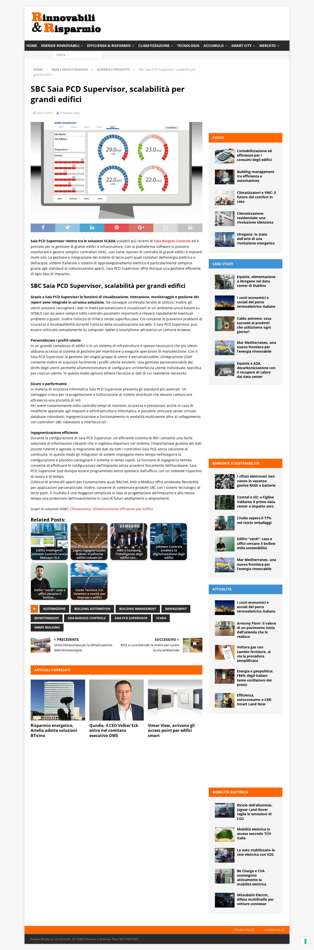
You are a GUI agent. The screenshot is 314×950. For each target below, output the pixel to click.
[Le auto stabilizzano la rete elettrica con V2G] (225, 855)
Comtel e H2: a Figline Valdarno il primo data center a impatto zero (256, 501)
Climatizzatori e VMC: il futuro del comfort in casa (256, 197)
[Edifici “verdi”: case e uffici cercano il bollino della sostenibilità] (225, 544)
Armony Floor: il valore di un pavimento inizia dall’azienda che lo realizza (256, 630)
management (176, 609)
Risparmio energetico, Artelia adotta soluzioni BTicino (54, 730)
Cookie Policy (274, 930)
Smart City (241, 45)
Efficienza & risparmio (109, 45)
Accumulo (214, 45)
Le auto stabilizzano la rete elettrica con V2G (256, 852)
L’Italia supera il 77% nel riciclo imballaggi (254, 520)
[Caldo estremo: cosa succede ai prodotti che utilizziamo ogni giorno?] (225, 323)
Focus (218, 137)
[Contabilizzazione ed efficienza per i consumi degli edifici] (225, 156)
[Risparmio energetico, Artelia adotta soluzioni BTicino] (58, 700)
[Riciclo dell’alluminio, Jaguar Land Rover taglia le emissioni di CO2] (225, 810)
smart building (47, 627)
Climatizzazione (154, 45)
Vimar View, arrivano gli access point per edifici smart (171, 730)
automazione (54, 609)
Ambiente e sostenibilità (236, 463)
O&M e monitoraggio (69, 69)
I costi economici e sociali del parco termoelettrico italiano (256, 302)
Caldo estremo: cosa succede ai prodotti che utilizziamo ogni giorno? (254, 325)
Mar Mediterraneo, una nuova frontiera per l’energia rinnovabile (256, 347)
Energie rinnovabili (60, 45)
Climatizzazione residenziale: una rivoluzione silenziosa (255, 218)
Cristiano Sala (69, 113)
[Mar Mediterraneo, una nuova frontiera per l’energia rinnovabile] (225, 347)
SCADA (161, 618)
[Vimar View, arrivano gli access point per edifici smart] (175, 700)
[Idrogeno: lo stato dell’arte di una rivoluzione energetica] (225, 239)
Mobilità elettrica (230, 792)
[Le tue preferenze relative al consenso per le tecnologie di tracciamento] (305, 941)
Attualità (222, 589)
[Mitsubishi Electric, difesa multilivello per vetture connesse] (225, 900)
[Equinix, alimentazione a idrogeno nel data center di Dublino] (225, 282)
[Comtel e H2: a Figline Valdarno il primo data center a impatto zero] (225, 502)
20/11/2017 (45, 113)
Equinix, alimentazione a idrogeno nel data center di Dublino (256, 281)
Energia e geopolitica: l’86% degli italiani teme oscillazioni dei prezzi (255, 678)
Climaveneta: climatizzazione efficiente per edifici (111, 509)
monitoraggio (46, 618)
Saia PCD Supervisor (131, 618)
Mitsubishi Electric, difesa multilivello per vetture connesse (255, 899)
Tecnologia (188, 45)
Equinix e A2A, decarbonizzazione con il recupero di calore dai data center (256, 370)
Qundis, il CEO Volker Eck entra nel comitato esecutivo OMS (113, 730)
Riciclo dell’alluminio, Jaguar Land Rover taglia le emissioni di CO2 (255, 812)
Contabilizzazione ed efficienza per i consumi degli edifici (254, 155)
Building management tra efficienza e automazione (255, 176)
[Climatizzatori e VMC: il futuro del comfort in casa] (225, 197)
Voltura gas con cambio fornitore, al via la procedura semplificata (254, 654)
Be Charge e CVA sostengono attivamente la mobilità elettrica (251, 878)
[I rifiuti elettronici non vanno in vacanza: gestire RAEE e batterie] (225, 481)
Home (31, 45)
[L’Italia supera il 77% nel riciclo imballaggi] (225, 523)
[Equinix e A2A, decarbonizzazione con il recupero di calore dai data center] (225, 368)
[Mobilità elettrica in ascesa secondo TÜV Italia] (225, 834)
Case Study (222, 263)
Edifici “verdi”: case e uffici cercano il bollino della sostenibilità (256, 543)
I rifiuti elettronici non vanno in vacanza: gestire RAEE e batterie (256, 480)
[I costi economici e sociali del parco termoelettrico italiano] (225, 302)
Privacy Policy (244, 930)
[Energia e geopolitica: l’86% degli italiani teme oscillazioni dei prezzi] (225, 676)
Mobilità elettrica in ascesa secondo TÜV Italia (254, 833)
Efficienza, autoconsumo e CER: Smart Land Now (254, 699)
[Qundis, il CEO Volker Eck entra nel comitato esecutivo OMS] (116, 700)
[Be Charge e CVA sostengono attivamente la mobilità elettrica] (225, 876)
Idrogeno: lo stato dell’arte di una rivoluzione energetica (256, 238)
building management (137, 609)
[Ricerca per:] (77, 55)
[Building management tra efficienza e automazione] (225, 177)
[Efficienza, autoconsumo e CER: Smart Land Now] (225, 700)
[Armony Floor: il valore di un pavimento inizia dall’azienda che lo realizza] (225, 628)
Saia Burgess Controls (87, 618)
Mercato (267, 45)
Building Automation (92, 609)
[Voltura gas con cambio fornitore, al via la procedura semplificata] (225, 652)
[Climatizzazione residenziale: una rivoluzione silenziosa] (225, 218)
